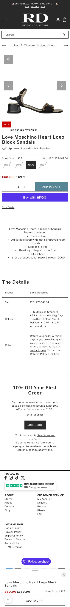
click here (53, 354)
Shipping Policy (13, 535)
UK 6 (31, 164)
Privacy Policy (12, 532)
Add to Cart (51, 186)
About (8, 502)
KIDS (43, 6)
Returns (42, 506)
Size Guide (8, 207)
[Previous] (8, 85)
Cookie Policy (12, 528)
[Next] (61, 85)
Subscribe (35, 425)
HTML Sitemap (13, 547)
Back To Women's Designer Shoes (35, 45)
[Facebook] (5, 478)
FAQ (39, 514)
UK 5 (19, 164)
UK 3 (7, 164)
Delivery (42, 502)
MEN (27, 6)
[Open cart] (65, 19)
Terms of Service (14, 539)
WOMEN (35, 6)
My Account (44, 499)
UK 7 (43, 164)
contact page (38, 350)
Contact (9, 506)
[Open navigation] (6, 19)
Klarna (41, 510)
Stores (8, 499)
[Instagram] (11, 478)
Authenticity (11, 543)
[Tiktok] (16, 478)
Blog (7, 510)
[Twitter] (23, 478)
